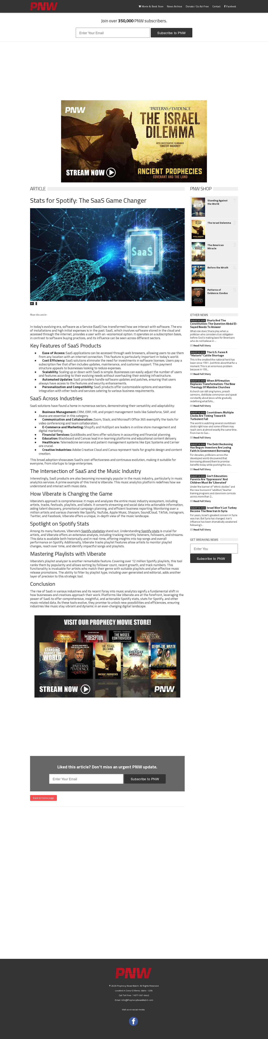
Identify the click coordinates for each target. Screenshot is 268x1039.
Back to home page (43, 798)
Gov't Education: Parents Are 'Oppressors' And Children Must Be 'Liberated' (209, 479)
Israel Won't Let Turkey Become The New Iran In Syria (213, 509)
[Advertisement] (134, 71)
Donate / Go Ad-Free (197, 6)
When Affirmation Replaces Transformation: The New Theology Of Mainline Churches (212, 384)
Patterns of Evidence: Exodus (217, 291)
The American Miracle (215, 246)
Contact (216, 6)
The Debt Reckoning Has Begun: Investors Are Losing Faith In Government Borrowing (211, 447)
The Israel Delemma (219, 222)
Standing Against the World (217, 202)
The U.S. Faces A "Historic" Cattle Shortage (208, 354)
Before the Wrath (217, 267)
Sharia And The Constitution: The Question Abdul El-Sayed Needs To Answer (213, 324)
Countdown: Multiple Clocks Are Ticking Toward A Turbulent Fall (212, 416)
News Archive (174, 6)
